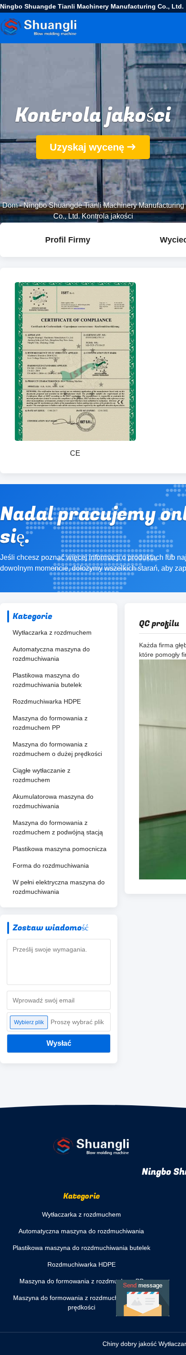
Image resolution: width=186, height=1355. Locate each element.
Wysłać (58, 1043)
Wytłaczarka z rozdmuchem (52, 632)
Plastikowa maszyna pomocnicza (60, 848)
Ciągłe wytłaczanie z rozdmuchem (41, 775)
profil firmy (67, 239)
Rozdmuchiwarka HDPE (47, 701)
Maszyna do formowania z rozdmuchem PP (50, 722)
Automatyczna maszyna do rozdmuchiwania (51, 653)
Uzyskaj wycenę (87, 147)
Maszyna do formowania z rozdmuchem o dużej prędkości (57, 749)
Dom (10, 205)
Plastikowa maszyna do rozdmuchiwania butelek (47, 680)
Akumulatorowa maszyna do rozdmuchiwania (53, 801)
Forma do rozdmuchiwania (51, 865)
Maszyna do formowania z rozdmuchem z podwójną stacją (58, 827)
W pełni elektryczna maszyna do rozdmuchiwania (59, 887)
